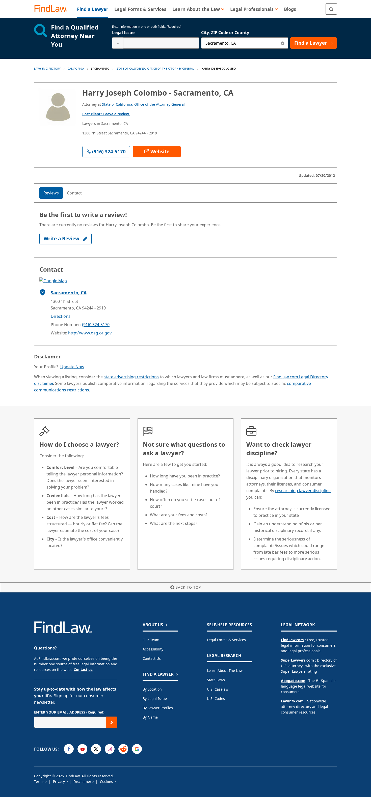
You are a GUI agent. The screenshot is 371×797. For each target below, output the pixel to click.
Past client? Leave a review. (106, 113)
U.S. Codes (216, 698)
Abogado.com (293, 680)
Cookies (107, 781)
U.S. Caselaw (217, 689)
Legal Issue (123, 32)
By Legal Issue (155, 698)
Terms (39, 781)
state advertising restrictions (131, 377)
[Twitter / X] (96, 749)
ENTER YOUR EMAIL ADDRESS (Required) (69, 712)
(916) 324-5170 (96, 324)
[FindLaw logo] (52, 9)
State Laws (216, 679)
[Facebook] (69, 749)
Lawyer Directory (47, 68)
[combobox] (155, 43)
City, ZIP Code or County (225, 32)
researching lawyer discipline (303, 490)
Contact (74, 193)
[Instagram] (110, 749)
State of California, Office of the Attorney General (155, 68)
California (76, 68)
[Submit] (111, 722)
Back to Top (188, 587)
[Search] (331, 9)
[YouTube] (82, 749)
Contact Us (152, 658)
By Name (150, 717)
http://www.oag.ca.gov (90, 333)
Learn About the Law (225, 670)
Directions (60, 316)
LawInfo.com (292, 701)
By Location (152, 689)
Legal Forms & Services (226, 639)
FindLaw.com (292, 639)
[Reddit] (123, 749)
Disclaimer (82, 781)
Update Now (72, 366)
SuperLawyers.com (297, 660)
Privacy (59, 781)
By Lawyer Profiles (158, 707)
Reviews (51, 193)
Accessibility (153, 649)
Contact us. (83, 669)
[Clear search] (282, 43)
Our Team (151, 639)
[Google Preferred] (137, 749)
